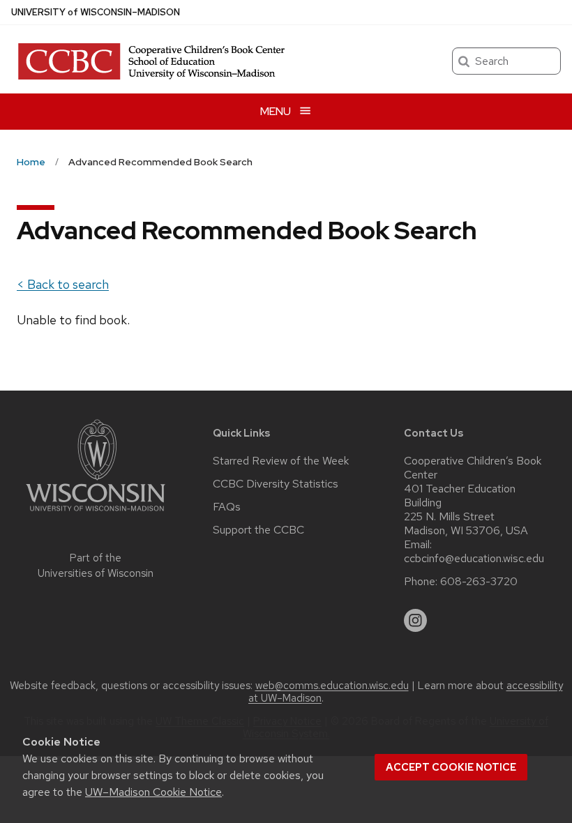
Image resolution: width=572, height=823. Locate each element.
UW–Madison (95, 12)
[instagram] (416, 621)
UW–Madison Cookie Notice (153, 792)
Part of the (95, 566)
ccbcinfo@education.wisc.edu (474, 559)
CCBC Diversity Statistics (275, 484)
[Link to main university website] (95, 513)
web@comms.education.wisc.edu (332, 686)
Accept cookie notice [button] (451, 767)
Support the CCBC (258, 530)
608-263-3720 (479, 582)
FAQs (227, 507)
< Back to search (63, 284)
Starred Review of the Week (281, 461)
